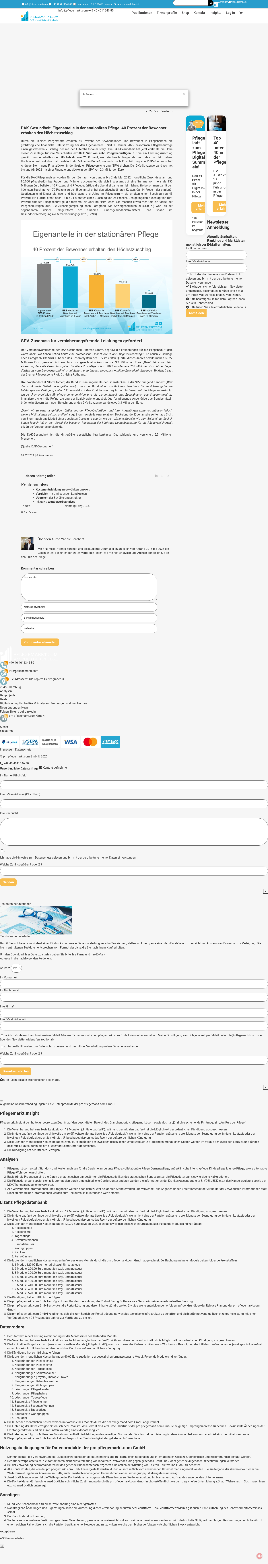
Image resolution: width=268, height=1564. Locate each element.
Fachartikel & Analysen (34, 703)
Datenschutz (233, 274)
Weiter (166, 111)
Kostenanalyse (35, 484)
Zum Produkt (30, 512)
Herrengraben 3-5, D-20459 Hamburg (95, 4)
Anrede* (5, 968)
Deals (3, 699)
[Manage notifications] (259, 1556)
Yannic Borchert (72, 539)
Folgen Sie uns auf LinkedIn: (18, 711)
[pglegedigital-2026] (195, 117)
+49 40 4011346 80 (62, 4)
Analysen (6, 691)
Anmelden (223, 2)
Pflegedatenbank (238, 2)
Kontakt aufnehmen (55, 767)
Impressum (7, 749)
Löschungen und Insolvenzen (68, 703)
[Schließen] (1, 1100)
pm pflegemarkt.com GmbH (26, 715)
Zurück (153, 111)
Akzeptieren (7, 1531)
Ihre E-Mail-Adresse (198, 261)
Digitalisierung (9, 703)
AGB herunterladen (12, 1538)
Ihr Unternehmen (196, 248)
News (24, 707)
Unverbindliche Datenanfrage (19, 768)
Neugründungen (10, 707)
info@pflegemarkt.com (36, 4)
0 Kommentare (44, 455)
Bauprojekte (7, 695)
